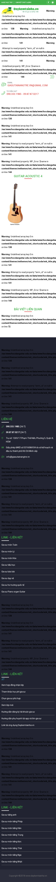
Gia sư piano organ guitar (28, 592)
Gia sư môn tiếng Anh (28, 815)
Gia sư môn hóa (28, 558)
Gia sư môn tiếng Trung (28, 835)
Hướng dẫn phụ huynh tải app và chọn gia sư (28, 719)
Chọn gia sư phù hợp (28, 699)
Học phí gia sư (28, 692)
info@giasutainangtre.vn (18, 457)
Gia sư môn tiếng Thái (28, 849)
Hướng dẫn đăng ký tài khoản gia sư (28, 712)
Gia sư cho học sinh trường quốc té (28, 585)
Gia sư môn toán (28, 545)
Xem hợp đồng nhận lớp (28, 685)
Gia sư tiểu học (28, 565)
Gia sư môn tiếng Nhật (28, 862)
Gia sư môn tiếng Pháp (28, 822)
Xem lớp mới (28, 705)
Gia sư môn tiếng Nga (28, 725)
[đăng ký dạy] (20, 10)
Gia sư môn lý (28, 552)
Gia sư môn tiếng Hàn (28, 828)
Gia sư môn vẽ (28, 579)
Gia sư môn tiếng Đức (28, 842)
